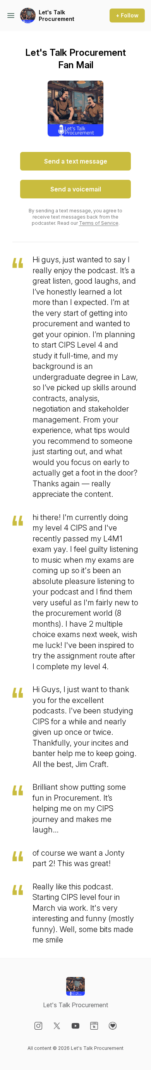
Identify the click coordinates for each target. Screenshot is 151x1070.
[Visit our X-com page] (57, 1026)
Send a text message (75, 161)
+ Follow (127, 15)
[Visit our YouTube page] (75, 1026)
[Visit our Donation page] (113, 1026)
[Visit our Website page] (94, 1026)
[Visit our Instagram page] (38, 1026)
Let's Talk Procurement (56, 15)
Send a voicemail (75, 189)
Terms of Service (98, 223)
